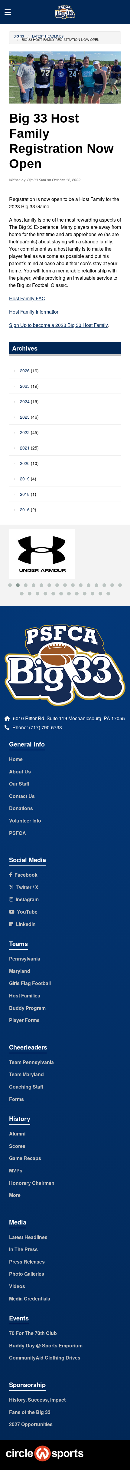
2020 (25, 463)
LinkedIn (24, 924)
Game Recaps (25, 1158)
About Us (20, 771)
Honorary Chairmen (31, 1182)
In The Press (23, 1249)
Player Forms (24, 1020)
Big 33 (19, 36)
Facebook (24, 874)
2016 (25, 509)
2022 (25, 432)
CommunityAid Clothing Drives (44, 1357)
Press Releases (27, 1261)
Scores (17, 1145)
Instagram (26, 899)
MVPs (15, 1170)
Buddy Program (27, 1007)
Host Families (24, 995)
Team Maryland (26, 1074)
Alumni (17, 1133)
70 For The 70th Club (33, 1333)
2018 (25, 494)
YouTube (26, 911)
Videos (17, 1286)
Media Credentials (29, 1298)
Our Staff (19, 783)
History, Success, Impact (37, 1399)
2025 (25, 386)
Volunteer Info (25, 820)
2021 (25, 448)
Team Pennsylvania (31, 1062)
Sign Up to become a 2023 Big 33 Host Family (58, 324)
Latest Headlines (47, 36)
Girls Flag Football (30, 983)
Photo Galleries (26, 1273)
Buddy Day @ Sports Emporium (46, 1345)
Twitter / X (26, 887)
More (15, 1194)
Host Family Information (34, 311)
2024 (25, 401)
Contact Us (22, 796)
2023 (25, 417)
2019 (25, 479)
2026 (25, 371)
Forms (16, 1099)
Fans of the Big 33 (29, 1412)
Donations (21, 808)
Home (16, 759)
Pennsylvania (24, 958)
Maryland (19, 970)
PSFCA (17, 832)
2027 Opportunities (31, 1424)
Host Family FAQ (27, 298)
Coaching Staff (26, 1086)
